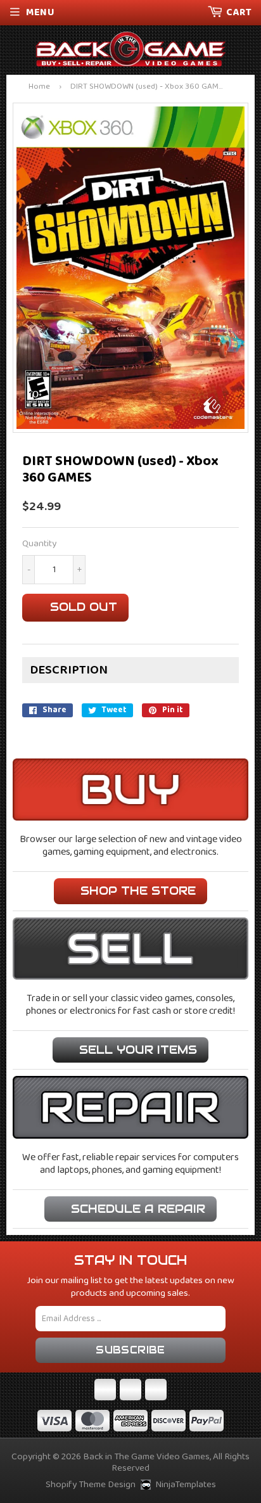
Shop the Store (138, 890)
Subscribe (130, 1350)
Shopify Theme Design (91, 1484)
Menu (40, 12)
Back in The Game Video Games (146, 1456)
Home (39, 87)
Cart (238, 12)
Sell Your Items (138, 1049)
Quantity (39, 544)
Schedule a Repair (138, 1208)
